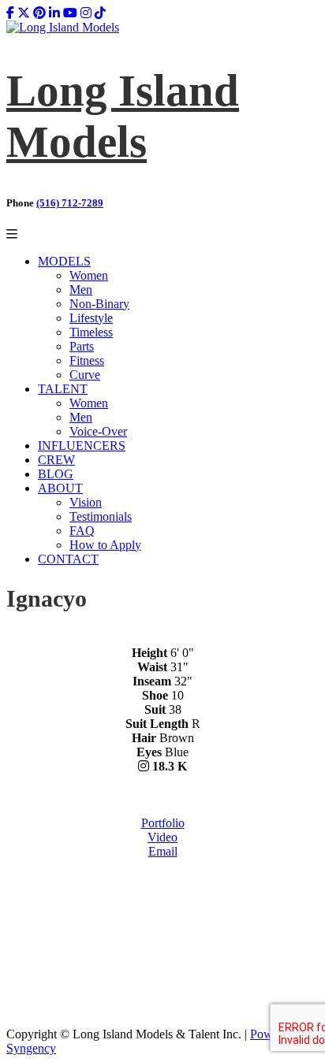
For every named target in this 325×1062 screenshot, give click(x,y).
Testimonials (100, 516)
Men (80, 289)
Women (88, 275)
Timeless (91, 332)
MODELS (64, 261)
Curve (84, 374)
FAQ (82, 530)
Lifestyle (91, 318)
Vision (85, 502)
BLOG (55, 474)
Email (162, 851)
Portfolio (163, 823)
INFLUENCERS (81, 445)
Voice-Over (98, 431)
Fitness (86, 360)
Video (162, 837)
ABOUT (60, 488)
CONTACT (68, 559)
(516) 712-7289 (69, 203)
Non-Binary (99, 303)
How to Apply (105, 544)
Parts (81, 346)
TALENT (63, 388)
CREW (56, 459)
